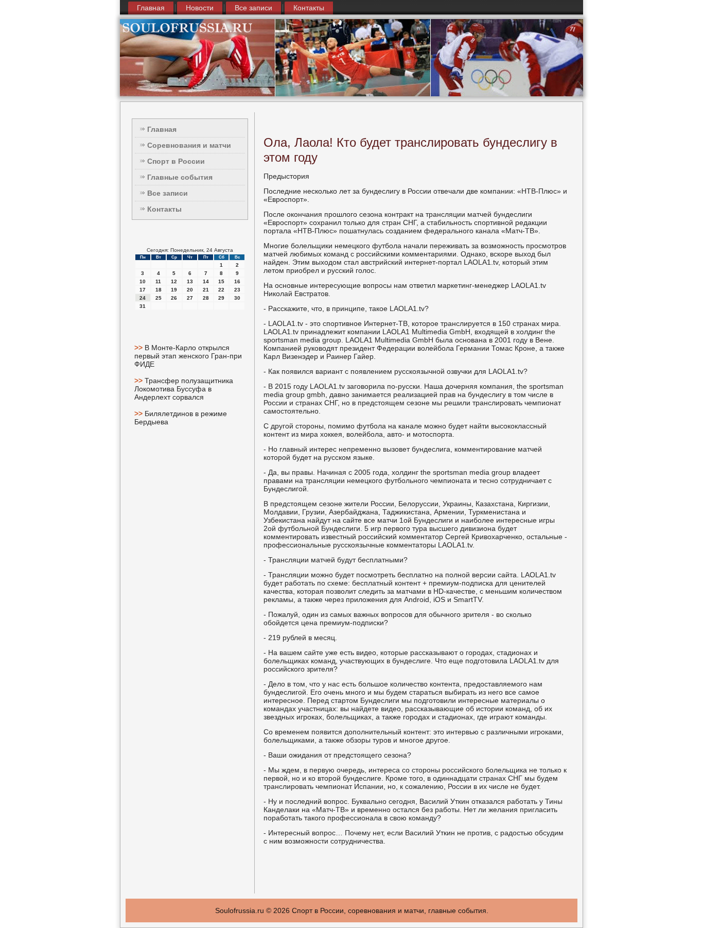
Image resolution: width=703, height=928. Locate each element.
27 (190, 298)
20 (190, 290)
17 (142, 290)
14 (206, 281)
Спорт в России (176, 161)
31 (142, 306)
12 (174, 281)
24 (142, 298)
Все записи (253, 8)
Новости (200, 8)
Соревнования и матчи (189, 145)
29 (221, 298)
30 (237, 298)
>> (139, 347)
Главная (151, 8)
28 (206, 298)
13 (190, 281)
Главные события (180, 177)
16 (237, 281)
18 (158, 290)
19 (174, 290)
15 (221, 281)
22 (221, 290)
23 (237, 290)
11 (158, 281)
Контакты (308, 8)
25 (158, 298)
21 (206, 290)
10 (142, 281)
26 (174, 298)
